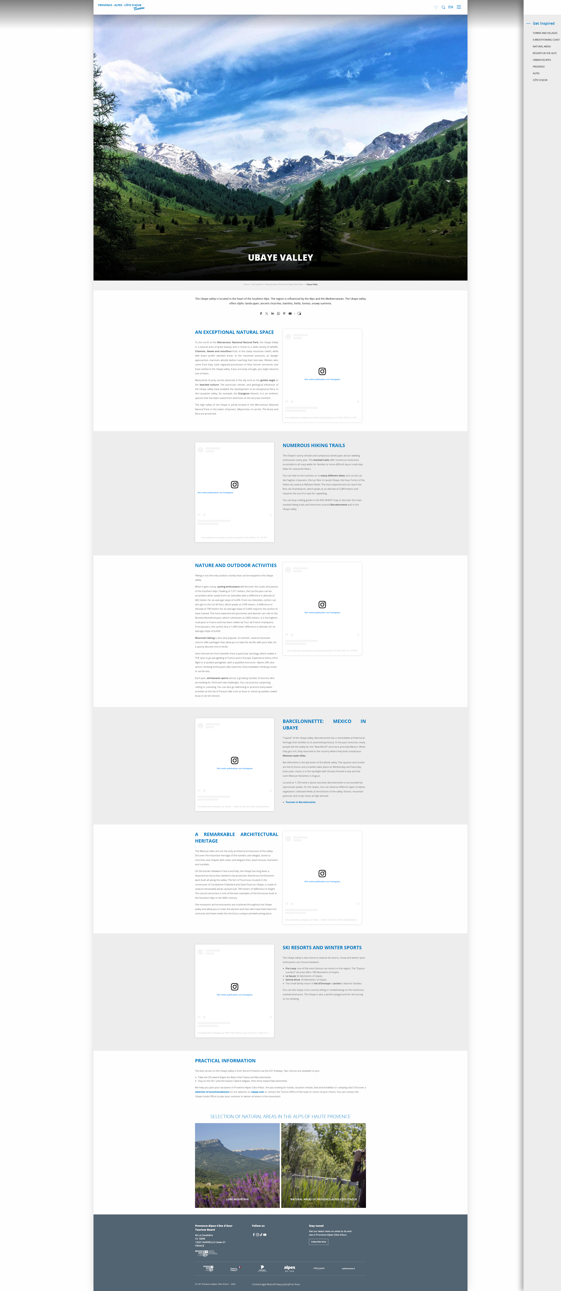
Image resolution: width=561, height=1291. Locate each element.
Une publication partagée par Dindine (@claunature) (309, 417)
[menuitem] (122, 8)
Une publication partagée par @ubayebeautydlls (309, 650)
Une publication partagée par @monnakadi (221, 537)
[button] (443, 7)
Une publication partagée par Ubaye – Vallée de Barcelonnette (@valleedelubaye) (235, 806)
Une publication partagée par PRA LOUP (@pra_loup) (222, 1033)
